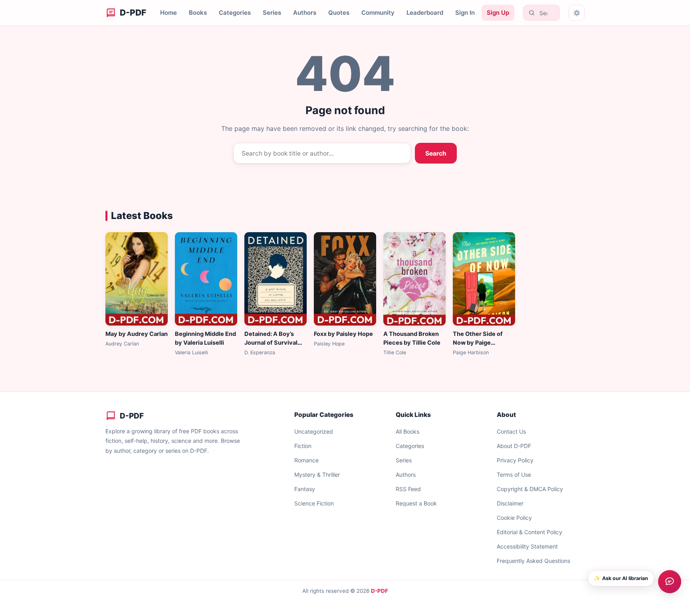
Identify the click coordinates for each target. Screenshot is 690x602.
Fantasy (304, 489)
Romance (306, 460)
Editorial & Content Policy (529, 532)
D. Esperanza (259, 352)
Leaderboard (424, 12)
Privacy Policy (515, 460)
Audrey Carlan (122, 344)
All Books (407, 431)
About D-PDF (514, 445)
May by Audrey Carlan (136, 334)
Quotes (338, 12)
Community (378, 12)
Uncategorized (313, 431)
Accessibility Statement (527, 546)
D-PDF (379, 591)
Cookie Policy (514, 517)
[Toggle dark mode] (577, 13)
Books (198, 12)
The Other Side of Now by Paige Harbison (478, 342)
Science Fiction (314, 503)
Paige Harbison (471, 352)
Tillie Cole (394, 352)
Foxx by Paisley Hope (343, 334)
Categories (235, 12)
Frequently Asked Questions (533, 560)
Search (435, 153)
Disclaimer (510, 503)
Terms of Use (514, 474)
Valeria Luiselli (191, 352)
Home (168, 12)
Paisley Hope (329, 344)
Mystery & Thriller (317, 474)
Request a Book (416, 503)
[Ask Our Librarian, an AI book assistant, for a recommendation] (669, 581)
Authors (304, 12)
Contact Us (511, 431)
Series (272, 12)
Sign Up (498, 12)
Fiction (302, 445)
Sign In (465, 12)
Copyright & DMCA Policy (530, 489)
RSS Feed (408, 489)
